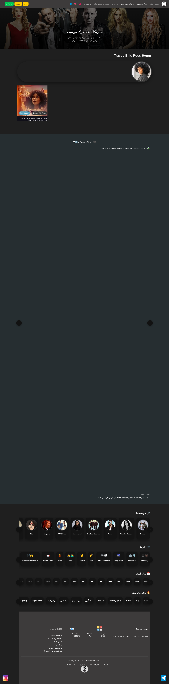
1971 (38, 582)
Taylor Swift (37, 601)
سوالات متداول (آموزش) (53, 651)
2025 (146, 601)
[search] (32, 4)
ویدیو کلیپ (51, 601)
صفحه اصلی (154, 4)
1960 (110, 582)
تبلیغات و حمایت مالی (102, 4)
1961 (101, 582)
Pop (137, 601)
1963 (83, 582)
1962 (92, 582)
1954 (128, 582)
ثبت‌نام (18, 4)
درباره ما (115, 4)
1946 (137, 582)
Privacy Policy (56, 635)
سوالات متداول (142, 4)
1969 (47, 582)
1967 (65, 582)
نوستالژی (63, 601)
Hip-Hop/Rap (21, 601)
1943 (146, 582)
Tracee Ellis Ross (39, 113)
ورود (25, 4)
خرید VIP (9, 4)
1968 (56, 582)
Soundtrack (24, 113)
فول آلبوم (89, 601)
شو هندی (100, 601)
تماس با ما (88, 4)
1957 (119, 582)
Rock (128, 601)
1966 (74, 582)
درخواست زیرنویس (127, 4)
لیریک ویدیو (76, 601)
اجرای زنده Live (115, 601)
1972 (29, 582)
